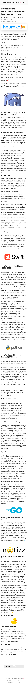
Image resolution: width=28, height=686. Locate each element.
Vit (12, 77)
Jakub (20, 293)
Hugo (19, 680)
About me (3, 50)
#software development (10, 21)
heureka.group (6, 38)
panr (19, 682)
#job (2, 21)
